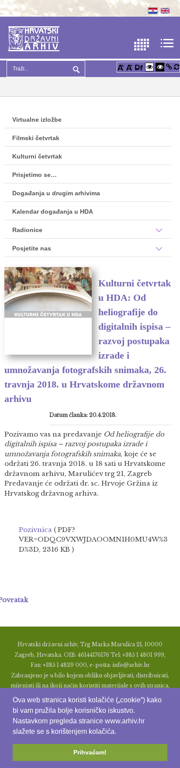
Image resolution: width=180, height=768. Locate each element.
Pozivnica (35, 529)
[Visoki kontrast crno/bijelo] (160, 66)
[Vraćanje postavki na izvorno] (177, 66)
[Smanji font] (129, 66)
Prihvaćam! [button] (90, 752)
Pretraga (75, 68)
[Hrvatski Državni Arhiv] (33, 38)
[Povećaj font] (120, 66)
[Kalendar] (141, 44)
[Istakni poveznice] (169, 66)
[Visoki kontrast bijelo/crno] (149, 66)
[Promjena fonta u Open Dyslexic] (139, 66)
